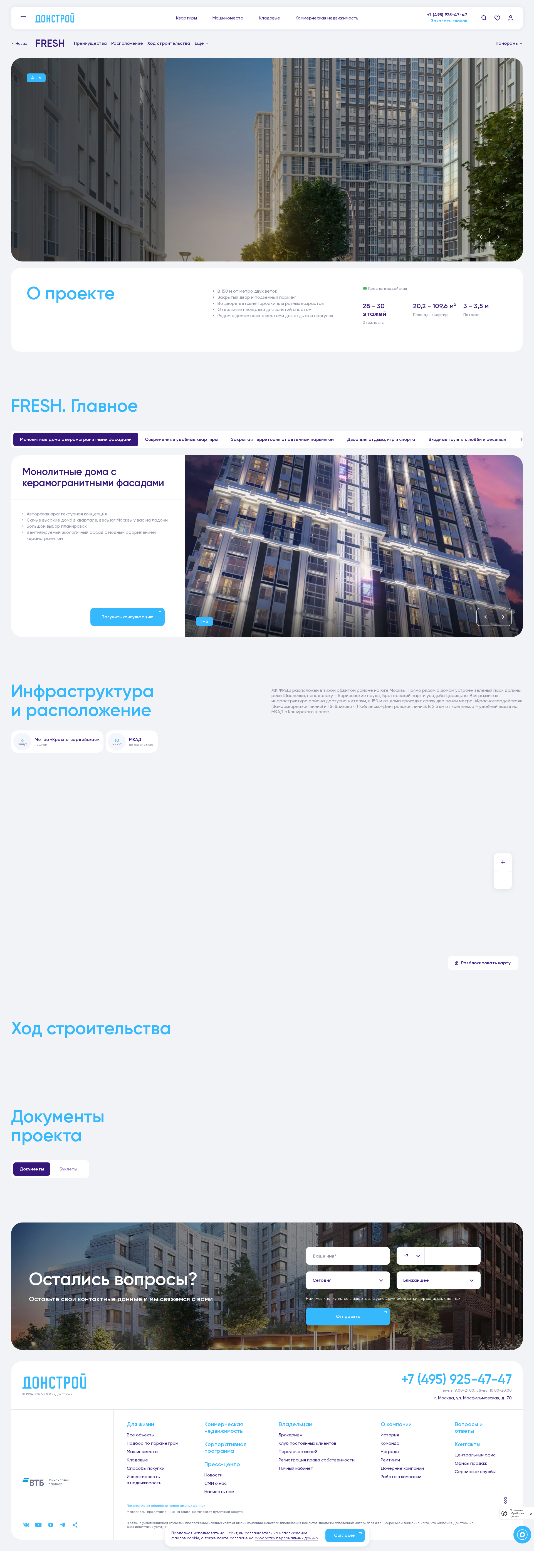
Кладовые (269, 18)
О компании (396, 1424)
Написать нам (219, 1491)
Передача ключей (298, 1451)
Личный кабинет (296, 1468)
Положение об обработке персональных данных (166, 1506)
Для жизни (140, 1424)
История (390, 1435)
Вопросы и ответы (469, 1427)
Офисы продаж (471, 1463)
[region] (96, 526)
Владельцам (295, 1424)
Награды (390, 1451)
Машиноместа (227, 18)
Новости (213, 1475)
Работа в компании (401, 1476)
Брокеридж (291, 1435)
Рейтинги (390, 1460)
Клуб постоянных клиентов (307, 1443)
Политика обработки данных (517, 1513)
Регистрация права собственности (317, 1460)
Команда (390, 1443)
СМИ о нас (215, 1483)
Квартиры (186, 18)
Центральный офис (475, 1455)
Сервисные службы (475, 1471)
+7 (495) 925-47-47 (447, 14)
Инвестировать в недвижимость (144, 1479)
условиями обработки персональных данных (418, 1298)
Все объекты (140, 1435)
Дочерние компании (402, 1468)
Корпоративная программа (225, 1447)
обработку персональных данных (286, 1538)
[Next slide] (498, 237)
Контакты (467, 1444)
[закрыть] (531, 1513)
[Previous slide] (481, 237)
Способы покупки (145, 1468)
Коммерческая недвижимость (327, 18)
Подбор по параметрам (152, 1443)
